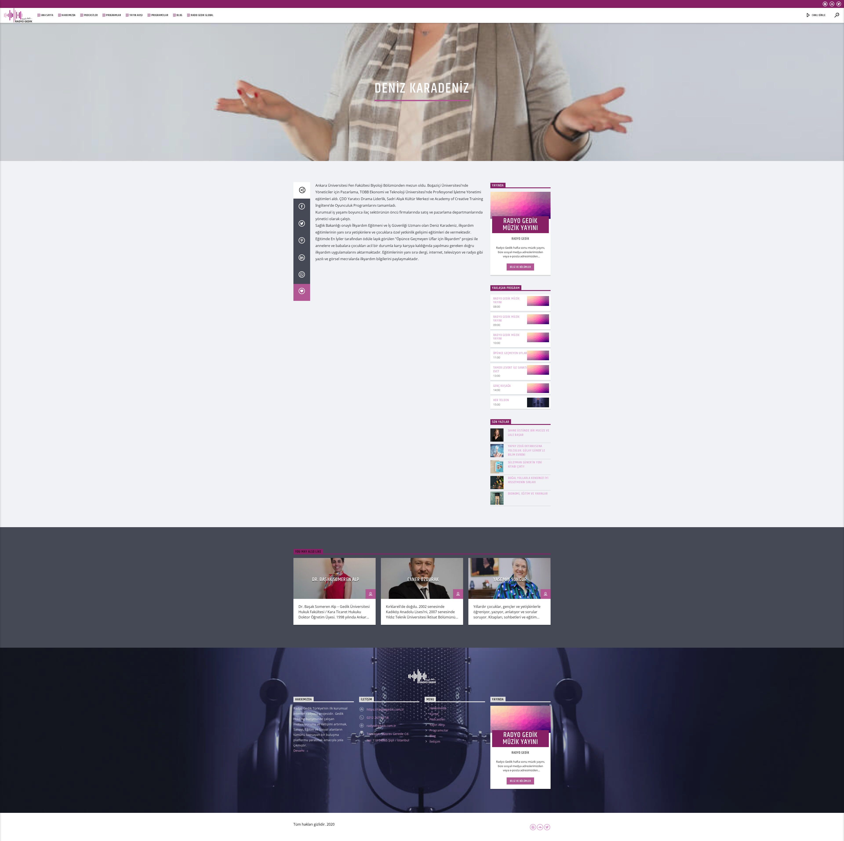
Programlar (113, 15)
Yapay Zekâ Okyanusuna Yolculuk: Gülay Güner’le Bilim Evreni (526, 450)
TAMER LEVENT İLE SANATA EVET (510, 369)
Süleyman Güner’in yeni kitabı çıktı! (525, 464)
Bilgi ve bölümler (520, 267)
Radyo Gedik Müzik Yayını (506, 300)
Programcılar (159, 15)
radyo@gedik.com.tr (381, 726)
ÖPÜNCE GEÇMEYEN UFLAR (510, 353)
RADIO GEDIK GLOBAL (202, 15)
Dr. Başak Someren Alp (335, 579)
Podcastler (91, 15)
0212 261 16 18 (378, 717)
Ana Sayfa (47, 15)
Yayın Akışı (136, 15)
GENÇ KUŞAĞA (502, 386)
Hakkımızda (68, 15)
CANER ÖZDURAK (423, 579)
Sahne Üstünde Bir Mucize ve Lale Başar (528, 432)
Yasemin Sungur (510, 579)
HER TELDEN (501, 400)
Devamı (299, 750)
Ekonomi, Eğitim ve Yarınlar (528, 494)
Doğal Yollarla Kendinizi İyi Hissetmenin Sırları (528, 480)
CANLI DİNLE (818, 15)
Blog (179, 15)
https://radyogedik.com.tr (385, 709)
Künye (434, 714)
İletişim (434, 741)
